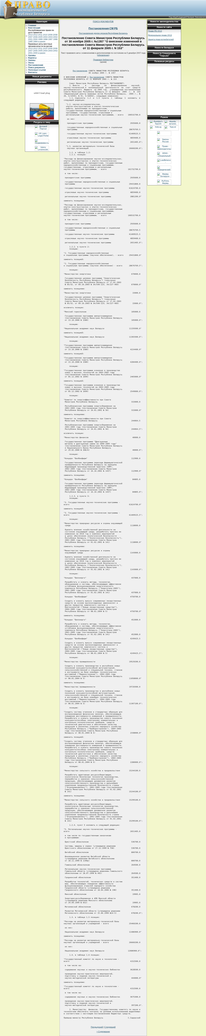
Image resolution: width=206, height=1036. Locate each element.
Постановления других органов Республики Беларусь (103, 33)
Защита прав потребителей (161, 39)
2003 (50, 37)
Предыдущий (97, 1027)
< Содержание (103, 1032)
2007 (30, 37)
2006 (35, 37)
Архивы (32, 55)
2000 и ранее (39, 53)
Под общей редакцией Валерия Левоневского (187, 17)
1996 (55, 39)
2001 (30, 39)
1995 (30, 41)
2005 (40, 37)
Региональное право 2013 (160, 35)
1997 (50, 39)
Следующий (110, 1027)
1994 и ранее (39, 41)
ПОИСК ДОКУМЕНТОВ (103, 21)
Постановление (80, 71)
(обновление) (103, 55)
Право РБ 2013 (155, 31)
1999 (40, 39)
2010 (45, 35)
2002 (55, 37)
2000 (35, 39)
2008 (55, 35)
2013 (30, 35)
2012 (35, 35)
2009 (50, 35)
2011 (40, 35)
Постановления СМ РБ (103, 28)
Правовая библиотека (103, 60)
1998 (45, 39)
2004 (45, 37)
